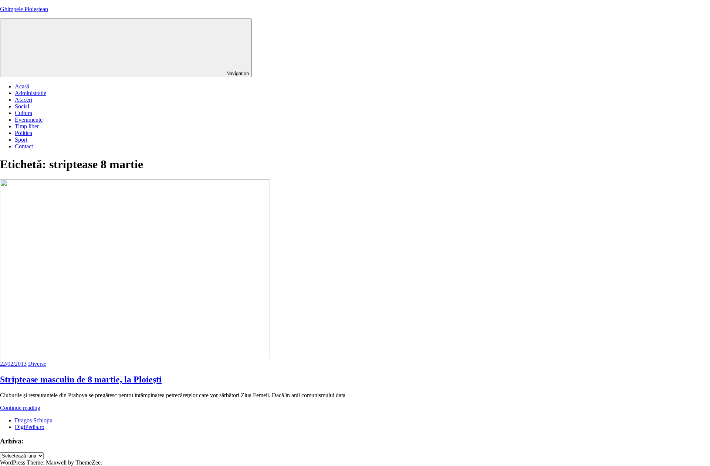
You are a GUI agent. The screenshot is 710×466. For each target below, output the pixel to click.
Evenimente (29, 119)
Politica (23, 133)
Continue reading (20, 408)
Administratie (30, 93)
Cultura (23, 113)
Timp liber (27, 126)
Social (22, 106)
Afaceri (23, 100)
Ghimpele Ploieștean (24, 9)
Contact (24, 146)
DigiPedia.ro (29, 427)
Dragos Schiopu (34, 420)
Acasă (22, 86)
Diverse (37, 364)
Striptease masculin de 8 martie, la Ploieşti (81, 379)
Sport (21, 139)
